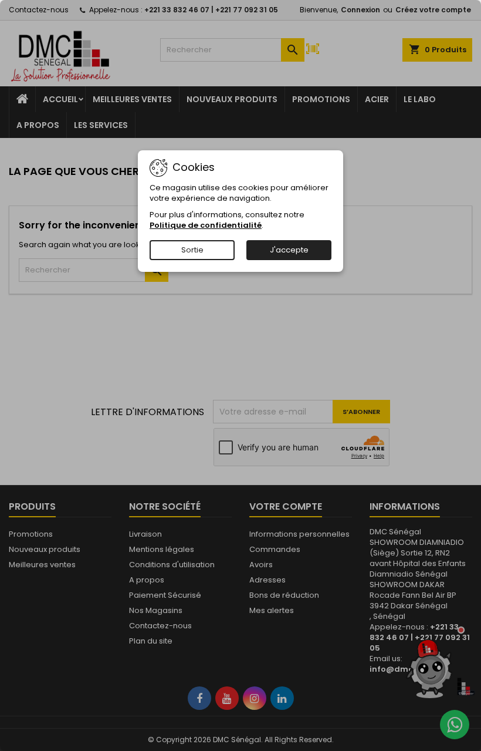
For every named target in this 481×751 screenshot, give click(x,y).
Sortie (192, 249)
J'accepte (289, 249)
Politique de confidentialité (206, 225)
